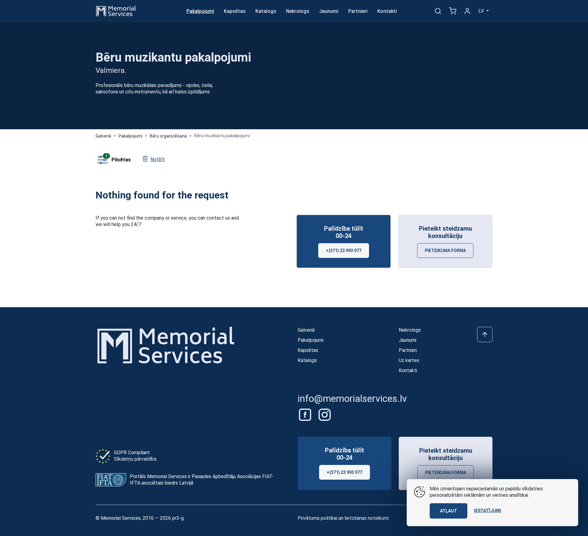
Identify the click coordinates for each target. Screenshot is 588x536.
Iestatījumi (487, 510)
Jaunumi (328, 11)
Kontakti (387, 11)
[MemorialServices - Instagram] (324, 414)
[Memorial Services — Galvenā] (116, 11)
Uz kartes (409, 360)
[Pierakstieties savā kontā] (467, 11)
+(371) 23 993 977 (343, 250)
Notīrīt (157, 159)
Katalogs (265, 11)
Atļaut (448, 510)
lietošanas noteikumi (367, 518)
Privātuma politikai (317, 518)
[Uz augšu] (484, 334)
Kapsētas (235, 11)
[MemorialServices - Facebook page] (306, 414)
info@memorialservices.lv (352, 398)
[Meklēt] (438, 11)
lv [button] (481, 11)
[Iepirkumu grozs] (452, 11)
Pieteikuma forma (445, 250)
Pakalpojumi (200, 11)
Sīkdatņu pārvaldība (135, 459)
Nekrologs (297, 11)
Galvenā (103, 136)
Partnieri (358, 11)
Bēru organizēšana (168, 136)
